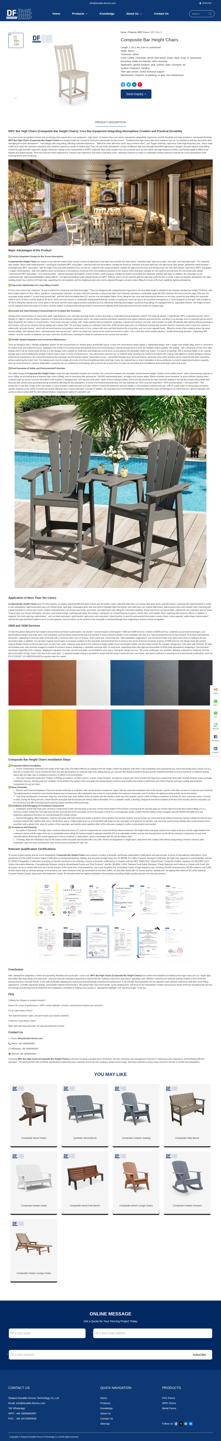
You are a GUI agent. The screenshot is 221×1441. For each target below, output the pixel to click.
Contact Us (161, 13)
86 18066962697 (26, 1413)
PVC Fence (168, 1398)
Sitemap (105, 1423)
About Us (132, 13)
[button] (15, 32)
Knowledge (107, 13)
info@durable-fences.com (103, 3)
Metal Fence (169, 1408)
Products (78, 13)
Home (56, 13)
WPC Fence (143, 32)
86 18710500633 (26, 1418)
